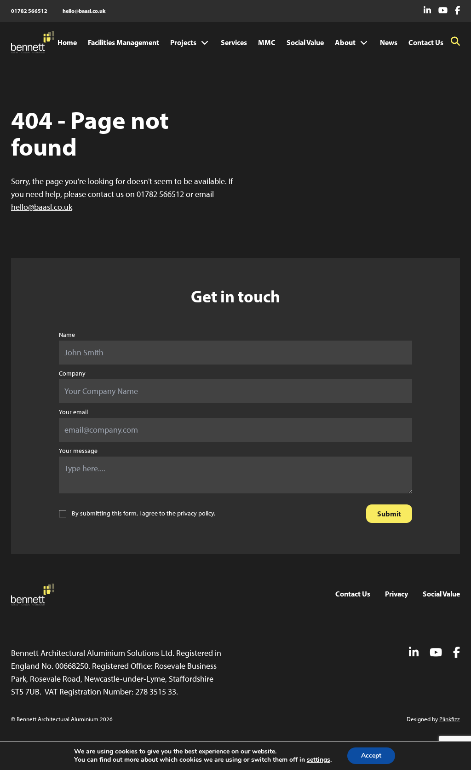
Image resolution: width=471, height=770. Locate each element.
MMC (267, 42)
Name (67, 335)
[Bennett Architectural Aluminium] (32, 42)
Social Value (305, 42)
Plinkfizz (449, 719)
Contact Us (425, 42)
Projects (183, 42)
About (345, 42)
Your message (78, 451)
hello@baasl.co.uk (84, 10)
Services (234, 42)
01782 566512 (29, 10)
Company (72, 373)
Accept (371, 755)
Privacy (396, 593)
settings (318, 760)
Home (67, 42)
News (388, 42)
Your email (73, 412)
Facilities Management (123, 42)
